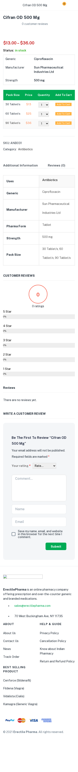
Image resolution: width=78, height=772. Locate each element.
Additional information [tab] (20, 165)
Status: (8, 50)
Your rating (21, 465)
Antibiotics (25, 149)
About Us (9, 633)
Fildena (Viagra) (13, 688)
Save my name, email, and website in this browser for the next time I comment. (40, 534)
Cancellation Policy (53, 641)
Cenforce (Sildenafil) (17, 680)
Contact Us (11, 641)
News (7, 649)
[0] (61, 5)
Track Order (11, 656)
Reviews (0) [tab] (56, 165)
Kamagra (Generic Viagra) (20, 704)
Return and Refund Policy (57, 661)
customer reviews (35, 24)
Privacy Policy (49, 633)
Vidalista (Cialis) (13, 696)
